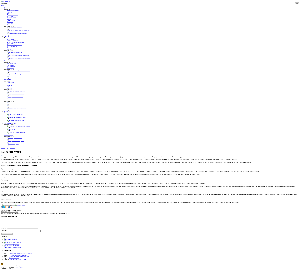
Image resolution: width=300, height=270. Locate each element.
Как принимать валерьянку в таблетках (18, 55)
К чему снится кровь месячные (16, 91)
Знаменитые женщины (10, 99)
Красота (6, 61)
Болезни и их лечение (13, 40)
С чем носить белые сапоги (12, 245)
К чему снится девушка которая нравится (19, 126)
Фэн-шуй (9, 88)
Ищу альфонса (12, 129)
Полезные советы (11, 17)
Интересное (7, 111)
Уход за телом (10, 68)
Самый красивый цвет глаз (15, 114)
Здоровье (6, 36)
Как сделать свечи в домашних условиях (21, 253)
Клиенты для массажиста (15, 138)
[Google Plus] (11, 207)
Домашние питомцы (12, 15)
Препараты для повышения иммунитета (19, 58)
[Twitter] (4, 207)
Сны (8, 86)
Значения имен (11, 84)
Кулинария (10, 16)
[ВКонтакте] (2, 207)
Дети (8, 13)
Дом (5, 8)
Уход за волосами (11, 63)
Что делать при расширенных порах (18, 76)
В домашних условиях (13, 10)
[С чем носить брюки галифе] (4, 244)
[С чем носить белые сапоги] (4, 245)
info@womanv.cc (19, 267)
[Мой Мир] (9, 207)
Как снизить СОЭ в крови (15, 52)
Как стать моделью (13, 144)
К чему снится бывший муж (15, 97)
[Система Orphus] (20, 205)
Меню (2, 5)
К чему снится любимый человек (17, 132)
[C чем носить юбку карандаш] (4, 242)
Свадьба (9, 19)
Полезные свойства (12, 46)
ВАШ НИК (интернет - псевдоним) (10, 230)
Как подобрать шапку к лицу (13, 247)
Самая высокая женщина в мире (17, 108)
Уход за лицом (10, 65)
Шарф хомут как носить (11, 239)
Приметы (9, 85)
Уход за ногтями (11, 66)
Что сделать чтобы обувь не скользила (18, 30)
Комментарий (4, 228)
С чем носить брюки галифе (12, 244)
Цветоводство (10, 24)
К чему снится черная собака (16, 94)
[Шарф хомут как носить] (4, 239)
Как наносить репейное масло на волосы (19, 71)
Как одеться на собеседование (16, 141)
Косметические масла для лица (18, 255)
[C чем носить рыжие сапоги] (4, 241)
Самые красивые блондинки (16, 105)
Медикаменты (10, 43)
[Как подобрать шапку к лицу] (4, 247)
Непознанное (7, 79)
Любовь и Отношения (10, 123)
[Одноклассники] (6, 207)
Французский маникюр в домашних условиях (20, 74)
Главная (3, 148)
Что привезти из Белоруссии (16, 120)
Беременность (10, 39)
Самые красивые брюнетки (15, 102)
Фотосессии (10, 23)
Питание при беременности (14, 45)
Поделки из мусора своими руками (17, 33)
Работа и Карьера (8, 135)
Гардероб (9, 12)
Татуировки (10, 22)
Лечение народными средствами (15, 42)
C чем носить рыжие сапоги (12, 241)
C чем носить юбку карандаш (13, 242)
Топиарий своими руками (15, 27)
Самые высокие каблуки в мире (16, 117)
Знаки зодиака (11, 82)
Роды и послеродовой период (15, 47)
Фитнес (9, 49)
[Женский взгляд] (5, 1)
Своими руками (11, 20)
